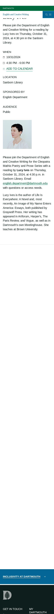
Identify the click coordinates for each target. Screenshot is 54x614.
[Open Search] (47, 14)
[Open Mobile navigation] (50, 14)
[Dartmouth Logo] (8, 8)
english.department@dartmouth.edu (25, 183)
